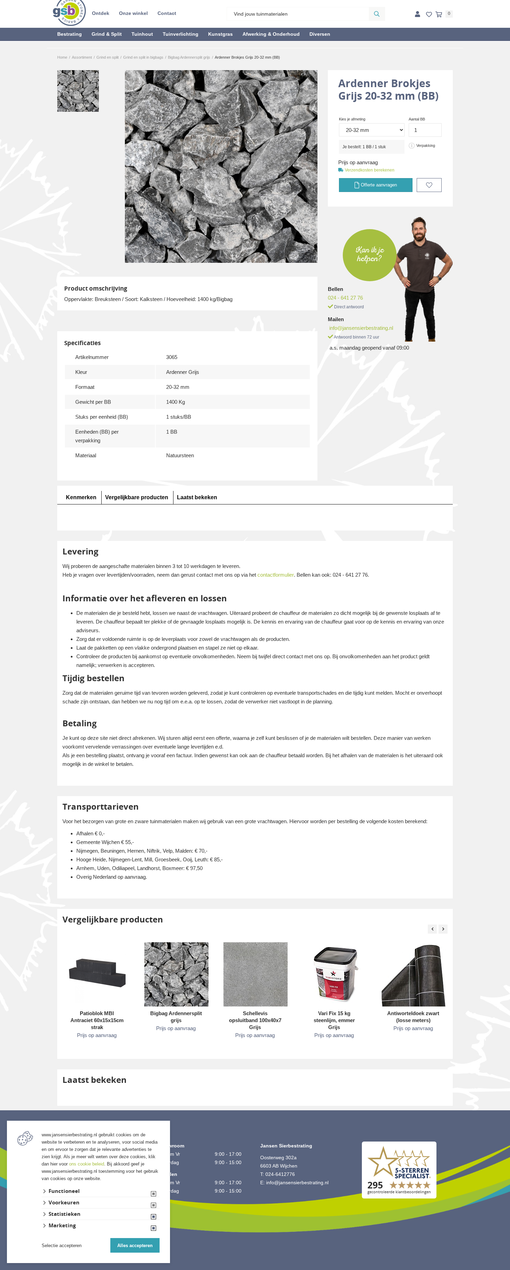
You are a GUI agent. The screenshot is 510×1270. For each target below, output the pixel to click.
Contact (167, 13)
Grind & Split (107, 34)
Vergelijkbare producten (136, 497)
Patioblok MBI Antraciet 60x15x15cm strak (97, 1020)
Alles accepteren (135, 1245)
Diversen (319, 34)
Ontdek (100, 13)
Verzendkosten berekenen (369, 170)
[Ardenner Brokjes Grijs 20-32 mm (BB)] (221, 166)
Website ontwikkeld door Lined (255, 1267)
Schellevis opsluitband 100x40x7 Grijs (255, 1020)
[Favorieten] (429, 14)
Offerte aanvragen (378, 184)
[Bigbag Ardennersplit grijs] (176, 974)
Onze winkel (133, 13)
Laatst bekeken (197, 497)
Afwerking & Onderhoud (271, 34)
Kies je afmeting (352, 119)
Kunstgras (220, 34)
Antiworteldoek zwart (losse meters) (413, 1016)
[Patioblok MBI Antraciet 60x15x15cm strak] (97, 973)
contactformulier (275, 575)
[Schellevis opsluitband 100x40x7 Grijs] (255, 974)
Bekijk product (97, 1049)
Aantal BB (417, 119)
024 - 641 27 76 (345, 298)
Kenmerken (81, 497)
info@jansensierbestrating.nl (361, 328)
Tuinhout (142, 34)
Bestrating (69, 34)
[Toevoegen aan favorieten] (429, 185)
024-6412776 (280, 1174)
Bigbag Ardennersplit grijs (176, 1016)
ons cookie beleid (86, 1164)
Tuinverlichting (180, 34)
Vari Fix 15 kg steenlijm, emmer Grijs (334, 1020)
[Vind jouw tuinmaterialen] (377, 13)
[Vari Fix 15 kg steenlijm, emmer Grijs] (335, 974)
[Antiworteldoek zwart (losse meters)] (414, 974)
